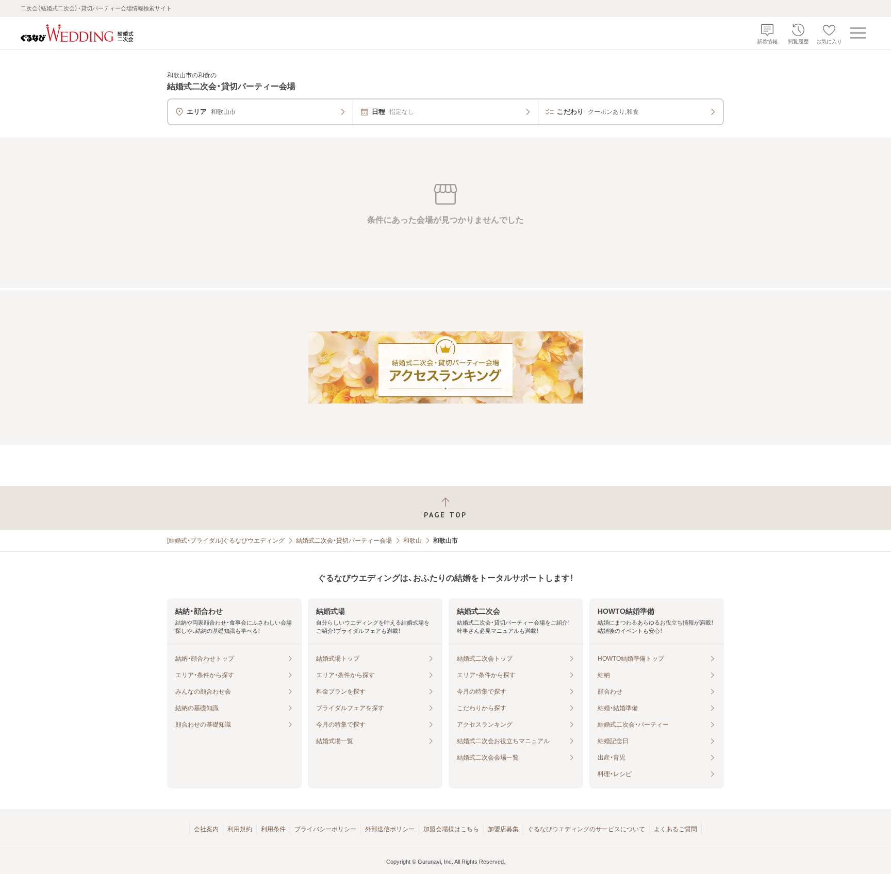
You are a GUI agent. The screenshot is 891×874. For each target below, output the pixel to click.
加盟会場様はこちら (451, 829)
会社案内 (206, 829)
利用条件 (273, 829)
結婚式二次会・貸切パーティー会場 (344, 540)
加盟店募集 (503, 829)
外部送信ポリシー (390, 829)
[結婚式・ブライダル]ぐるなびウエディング (226, 540)
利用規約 (239, 829)
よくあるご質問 (675, 829)
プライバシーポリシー (325, 829)
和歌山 (412, 540)
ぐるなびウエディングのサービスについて (586, 829)
